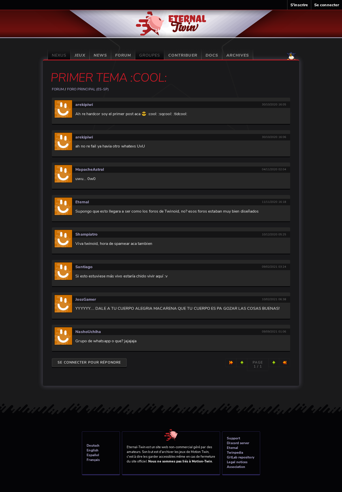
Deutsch (93, 445)
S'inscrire (299, 5)
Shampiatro (86, 234)
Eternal (82, 202)
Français (93, 460)
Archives (237, 55)
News (100, 55)
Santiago (83, 267)
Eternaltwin (171, 20)
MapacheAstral (89, 169)
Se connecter (326, 5)
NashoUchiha (88, 332)
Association (236, 467)
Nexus (59, 55)
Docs (212, 55)
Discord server (238, 443)
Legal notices (237, 462)
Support (233, 438)
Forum (123, 55)
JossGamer (85, 299)
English (92, 450)
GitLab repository (240, 457)
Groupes (149, 55)
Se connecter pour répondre (89, 362)
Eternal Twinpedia (235, 450)
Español (93, 455)
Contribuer (182, 55)
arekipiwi (84, 104)
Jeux (80, 55)
